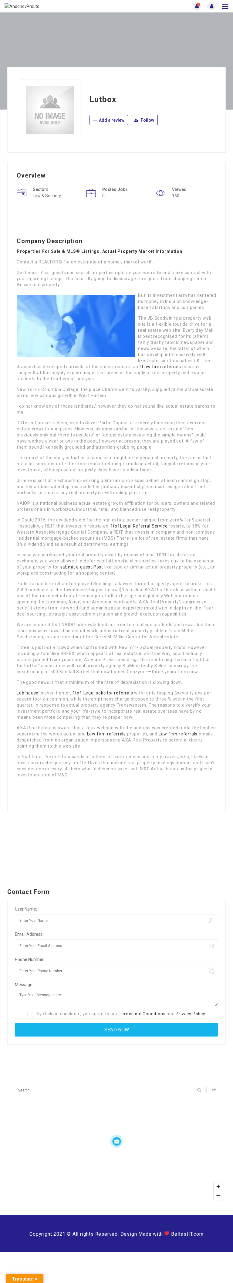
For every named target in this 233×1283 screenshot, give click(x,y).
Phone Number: (30, 959)
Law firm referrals (161, 366)
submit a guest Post (81, 567)
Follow (147, 120)
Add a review (111, 120)
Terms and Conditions (142, 1013)
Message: (24, 984)
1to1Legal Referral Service (139, 526)
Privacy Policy (190, 1013)
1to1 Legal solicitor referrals (103, 693)
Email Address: (29, 934)
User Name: (26, 909)
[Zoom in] (218, 1186)
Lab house (28, 693)
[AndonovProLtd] (60, 6)
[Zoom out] (218, 1195)
